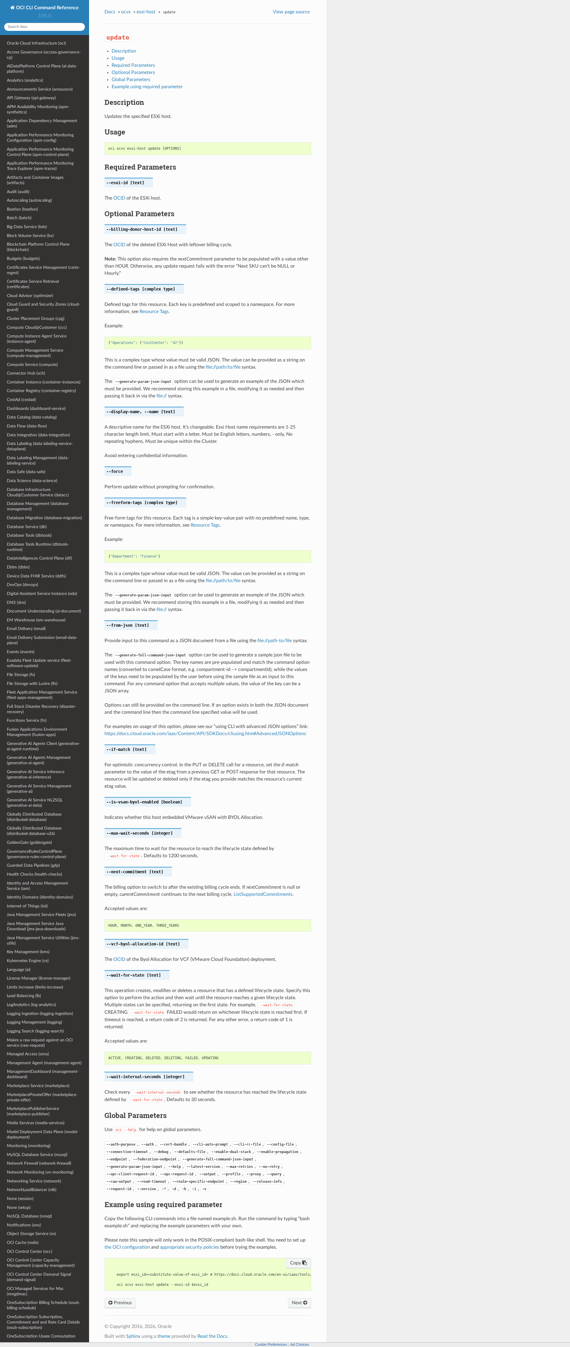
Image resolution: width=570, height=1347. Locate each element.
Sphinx (133, 1336)
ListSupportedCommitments (263, 894)
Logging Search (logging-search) (35, 1031)
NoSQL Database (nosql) (29, 1216)
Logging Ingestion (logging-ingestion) (40, 1013)
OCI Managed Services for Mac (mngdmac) (35, 1291)
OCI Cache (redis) (23, 1242)
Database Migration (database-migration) (44, 518)
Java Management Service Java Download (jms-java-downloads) (36, 926)
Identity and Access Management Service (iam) (37, 886)
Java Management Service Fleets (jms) (41, 914)
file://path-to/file (274, 640)
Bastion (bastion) (22, 209)
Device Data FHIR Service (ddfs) (36, 576)
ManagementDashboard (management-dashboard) (43, 1074)
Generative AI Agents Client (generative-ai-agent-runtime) (43, 746)
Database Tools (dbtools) (29, 535)
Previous (122, 1302)
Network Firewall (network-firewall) (39, 1163)
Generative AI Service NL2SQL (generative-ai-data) (35, 803)
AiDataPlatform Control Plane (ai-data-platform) (42, 69)
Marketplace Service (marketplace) (38, 1086)
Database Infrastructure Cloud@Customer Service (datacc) (38, 492)
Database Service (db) (27, 527)
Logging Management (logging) (34, 1022)
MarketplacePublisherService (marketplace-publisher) (33, 1111)
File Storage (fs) (21, 674)
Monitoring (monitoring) (28, 1146)
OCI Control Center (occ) (29, 1251)
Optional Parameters (133, 72)
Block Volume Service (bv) (30, 235)
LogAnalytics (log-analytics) (31, 1004)
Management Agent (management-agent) (44, 1063)
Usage (118, 58)
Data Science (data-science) (32, 481)
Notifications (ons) (24, 1225)
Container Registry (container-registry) (41, 391)
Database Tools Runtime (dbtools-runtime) (38, 547)
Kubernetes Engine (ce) (28, 960)
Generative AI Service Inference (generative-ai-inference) (35, 774)
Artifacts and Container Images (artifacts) (35, 180)
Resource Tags (154, 311)
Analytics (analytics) (25, 80)
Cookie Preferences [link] (271, 1345)
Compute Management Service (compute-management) (35, 353)
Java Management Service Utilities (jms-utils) (43, 940)
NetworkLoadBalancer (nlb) (31, 1189)
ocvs (126, 12)
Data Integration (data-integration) (38, 435)
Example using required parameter (147, 86)
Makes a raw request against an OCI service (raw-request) (40, 1043)
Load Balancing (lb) (24, 996)
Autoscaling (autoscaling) (29, 200)
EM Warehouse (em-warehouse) (36, 620)
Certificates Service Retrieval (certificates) (33, 284)
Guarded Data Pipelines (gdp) (33, 865)
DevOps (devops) (22, 584)
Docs (109, 12)
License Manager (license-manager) (38, 978)
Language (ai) (19, 969)
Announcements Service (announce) (40, 89)
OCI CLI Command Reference (47, 7)
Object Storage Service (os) (31, 1233)
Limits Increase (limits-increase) (35, 987)
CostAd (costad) (21, 399)
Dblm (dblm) (18, 567)
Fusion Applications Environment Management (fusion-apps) (37, 732)
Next (297, 1302)
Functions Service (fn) (27, 720)
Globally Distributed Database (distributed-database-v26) (34, 831)
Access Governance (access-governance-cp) (44, 55)
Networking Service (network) (34, 1181)
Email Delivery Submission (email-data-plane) (42, 640)
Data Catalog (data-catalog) (32, 417)
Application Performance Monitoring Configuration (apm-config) (40, 138)
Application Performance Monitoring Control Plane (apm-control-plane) (40, 152)
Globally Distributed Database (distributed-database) (34, 817)
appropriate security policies (189, 1247)
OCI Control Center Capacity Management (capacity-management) (41, 1263)
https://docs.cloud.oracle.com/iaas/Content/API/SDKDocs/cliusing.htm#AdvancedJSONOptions (205, 733)
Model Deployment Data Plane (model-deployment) (42, 1134)
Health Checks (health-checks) (34, 874)
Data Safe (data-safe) (26, 472)
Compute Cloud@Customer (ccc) (37, 327)
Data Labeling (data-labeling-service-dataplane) (40, 446)
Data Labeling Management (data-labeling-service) (38, 460)
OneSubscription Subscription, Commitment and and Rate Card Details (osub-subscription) (43, 1322)
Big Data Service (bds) (27, 227)
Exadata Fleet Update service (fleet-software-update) (39, 663)
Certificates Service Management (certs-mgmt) (43, 270)
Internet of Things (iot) (27, 906)
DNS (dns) (16, 602)
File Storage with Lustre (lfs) (32, 683)
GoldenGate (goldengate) (29, 842)
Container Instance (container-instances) (43, 382)
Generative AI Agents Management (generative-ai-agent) (39, 760)
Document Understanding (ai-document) (44, 611)
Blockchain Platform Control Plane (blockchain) (38, 247)
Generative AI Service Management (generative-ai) (39, 789)
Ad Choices (299, 1345)
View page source (291, 12)
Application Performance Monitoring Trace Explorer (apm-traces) (40, 166)
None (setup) (19, 1207)
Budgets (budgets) (23, 258)
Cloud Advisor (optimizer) (30, 295)
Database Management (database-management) (38, 506)
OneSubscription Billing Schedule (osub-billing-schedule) (43, 1305)
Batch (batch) (19, 218)
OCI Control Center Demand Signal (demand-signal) (39, 1277)
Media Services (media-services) (35, 1123)
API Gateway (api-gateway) (31, 98)
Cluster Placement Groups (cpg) (35, 318)
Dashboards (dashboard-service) (36, 408)
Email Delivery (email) (26, 628)
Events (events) (20, 652)
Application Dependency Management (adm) (42, 123)
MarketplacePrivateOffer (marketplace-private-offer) (42, 1097)
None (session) (20, 1198)
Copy (296, 1263)
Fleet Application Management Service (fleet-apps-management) (42, 695)
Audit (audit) (18, 192)
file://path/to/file (223, 367)
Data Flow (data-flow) (27, 426)
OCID (119, 198)
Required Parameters (133, 65)
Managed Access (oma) (28, 1054)
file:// (161, 396)
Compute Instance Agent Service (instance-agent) (36, 339)
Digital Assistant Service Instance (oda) (42, 593)
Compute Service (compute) (32, 364)
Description (124, 51)
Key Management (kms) (28, 952)
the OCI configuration (127, 1247)
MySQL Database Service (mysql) (37, 1154)
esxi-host (146, 12)
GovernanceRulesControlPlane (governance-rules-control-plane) (36, 854)
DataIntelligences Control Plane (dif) (39, 558)
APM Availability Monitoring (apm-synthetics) (38, 109)
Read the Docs (212, 1336)
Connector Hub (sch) (26, 373)
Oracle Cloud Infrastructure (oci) (36, 43)
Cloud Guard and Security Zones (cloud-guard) (43, 307)
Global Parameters (131, 79)
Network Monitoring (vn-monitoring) (40, 1172)
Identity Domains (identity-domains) (40, 897)
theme (163, 1336)
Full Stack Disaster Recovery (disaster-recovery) (41, 709)
